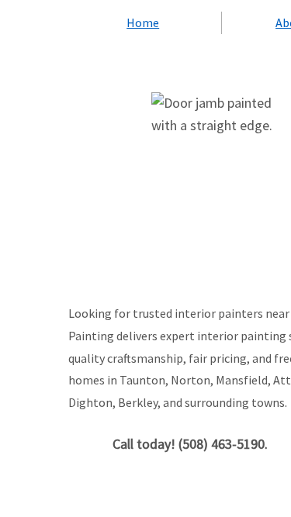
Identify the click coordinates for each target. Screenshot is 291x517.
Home (142, 22)
